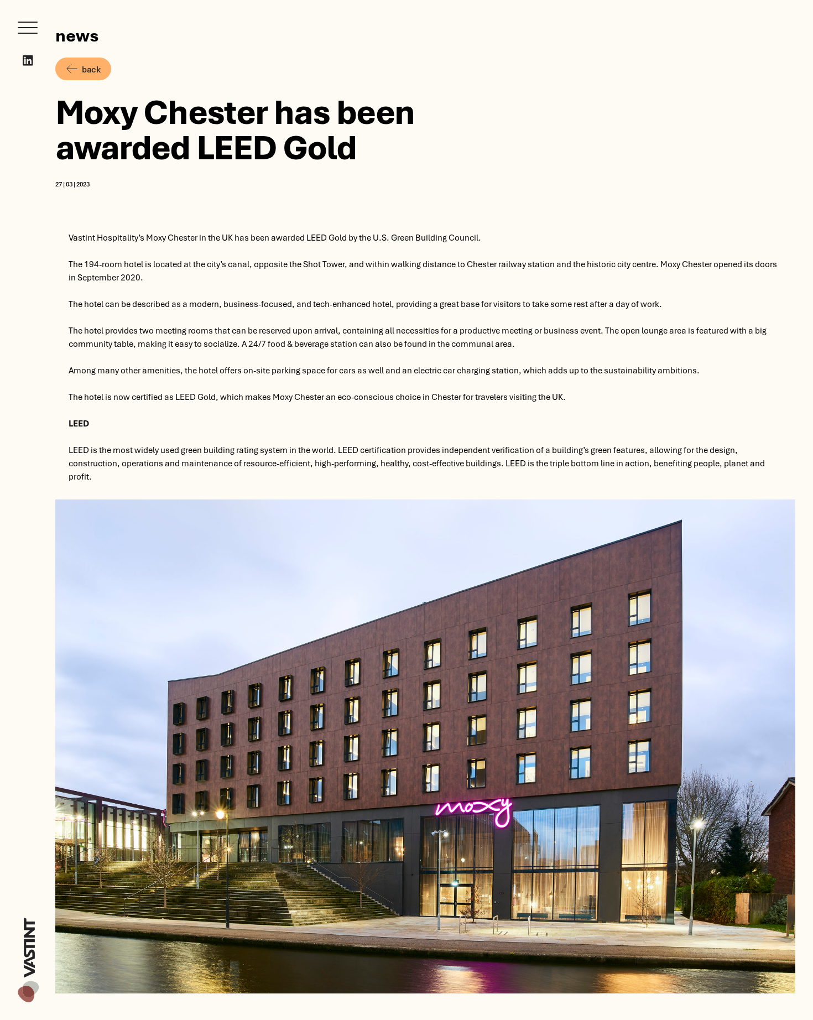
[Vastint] (28, 919)
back (91, 69)
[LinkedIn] (28, 60)
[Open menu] (28, 28)
